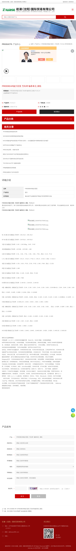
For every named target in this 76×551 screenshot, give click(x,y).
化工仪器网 (45, 548)
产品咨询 (19, 111)
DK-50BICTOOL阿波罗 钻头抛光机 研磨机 (19, 511)
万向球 (57, 44)
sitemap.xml (31, 548)
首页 (32, 44)
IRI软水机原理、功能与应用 (11, 149)
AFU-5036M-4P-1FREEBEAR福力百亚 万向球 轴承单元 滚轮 (24, 508)
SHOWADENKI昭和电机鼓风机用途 (13, 136)
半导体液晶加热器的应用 (10, 131)
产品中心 (37, 44)
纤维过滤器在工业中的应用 (11, 172)
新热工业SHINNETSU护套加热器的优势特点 (16, 154)
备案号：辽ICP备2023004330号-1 (55, 546)
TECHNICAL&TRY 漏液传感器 (12, 163)
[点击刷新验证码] (33, 488)
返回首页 (65, 1)
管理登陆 (68, 546)
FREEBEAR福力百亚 (48, 44)
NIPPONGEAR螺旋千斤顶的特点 (12, 145)
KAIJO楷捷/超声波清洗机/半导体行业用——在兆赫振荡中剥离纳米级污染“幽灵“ (26, 140)
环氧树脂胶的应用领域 (9, 167)
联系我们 (71, 1)
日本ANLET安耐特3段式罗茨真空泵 (13, 158)
